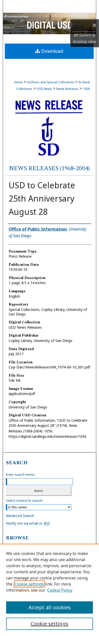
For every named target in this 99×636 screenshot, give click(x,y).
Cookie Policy (59, 590)
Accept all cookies (49, 607)
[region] (49, 590)
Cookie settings (29, 584)
